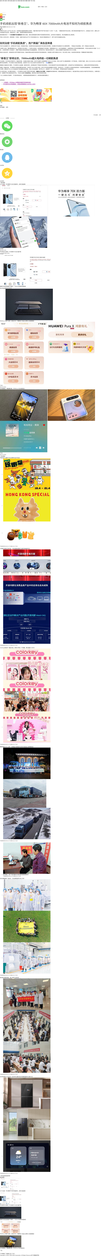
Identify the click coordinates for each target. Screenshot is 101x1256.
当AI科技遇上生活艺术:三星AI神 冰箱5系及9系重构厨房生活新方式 (16, 1076)
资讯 (4, 0)
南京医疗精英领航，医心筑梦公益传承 (9, 977)
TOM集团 (2, 1253)
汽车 (31, 0)
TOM (1, 546)
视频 (21, 0)
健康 (26, 0)
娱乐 (6, 0)
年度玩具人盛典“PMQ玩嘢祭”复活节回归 (10, 457)
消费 (29, 0)
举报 (1, 105)
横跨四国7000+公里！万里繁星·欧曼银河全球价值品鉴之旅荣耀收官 (16, 746)
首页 (1, 0)
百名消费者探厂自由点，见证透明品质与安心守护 (12, 878)
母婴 (19, 0)
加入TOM (12, 1253)
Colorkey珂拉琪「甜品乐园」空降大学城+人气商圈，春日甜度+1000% (17, 647)
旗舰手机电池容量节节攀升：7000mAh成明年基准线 (13, 286)
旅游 (14, 0)
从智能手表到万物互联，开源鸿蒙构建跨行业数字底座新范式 (15, 548)
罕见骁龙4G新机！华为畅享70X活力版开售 (10, 251)
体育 (9, 0)
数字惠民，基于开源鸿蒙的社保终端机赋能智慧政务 (16, 874)
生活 (16, 0)
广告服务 (7, 1253)
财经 (24, 0)
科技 (34, 0)
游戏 (11, 0)
